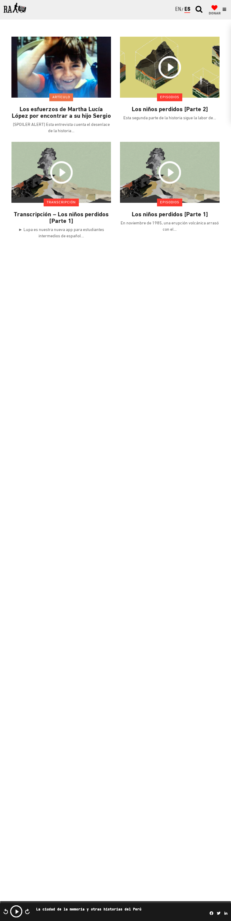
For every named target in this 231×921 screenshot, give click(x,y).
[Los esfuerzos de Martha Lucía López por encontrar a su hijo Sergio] (61, 67)
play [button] (16, 911)
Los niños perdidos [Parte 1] (170, 215)
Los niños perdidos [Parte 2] (170, 110)
